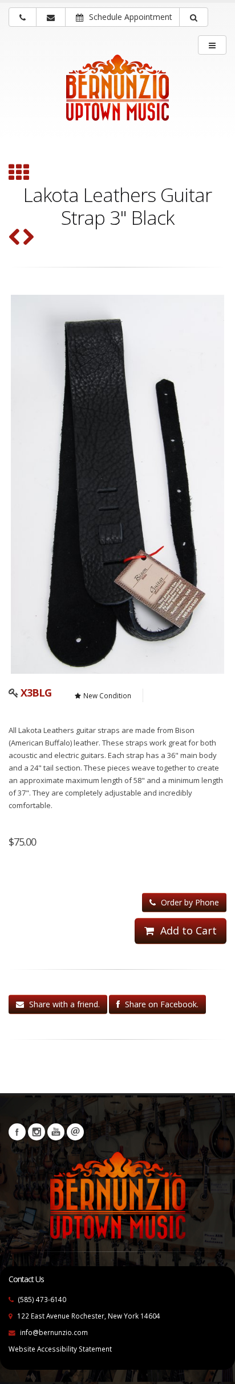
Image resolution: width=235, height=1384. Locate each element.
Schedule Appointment (129, 16)
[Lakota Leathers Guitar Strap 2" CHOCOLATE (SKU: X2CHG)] (15, 238)
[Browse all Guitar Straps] (19, 173)
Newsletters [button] (75, 1131)
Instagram (36, 1131)
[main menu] (212, 45)
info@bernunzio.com (54, 1332)
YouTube (55, 1131)
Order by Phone (189, 902)
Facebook (17, 1131)
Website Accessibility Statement (60, 1348)
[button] (193, 17)
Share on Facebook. (160, 1004)
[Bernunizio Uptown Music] (117, 95)
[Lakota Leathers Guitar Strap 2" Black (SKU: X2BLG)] (28, 238)
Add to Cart (187, 930)
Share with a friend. (63, 1004)
